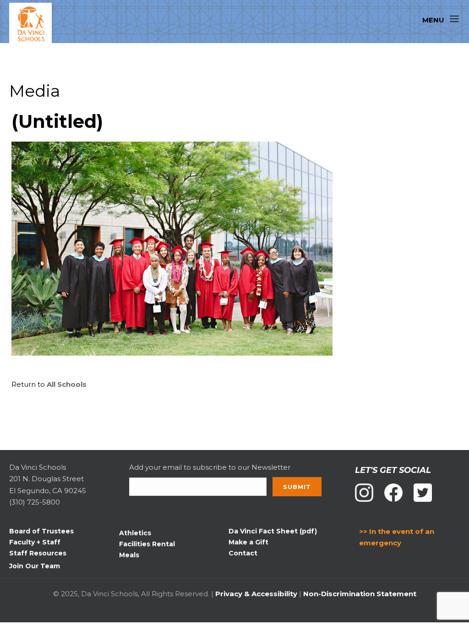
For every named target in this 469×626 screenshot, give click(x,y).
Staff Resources (37, 553)
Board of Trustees (41, 531)
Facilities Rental (147, 544)
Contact (243, 553)
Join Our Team (34, 566)
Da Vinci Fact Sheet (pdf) (273, 531)
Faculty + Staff (34, 542)
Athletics (135, 533)
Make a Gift (248, 542)
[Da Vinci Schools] (34, 24)
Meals (129, 555)
